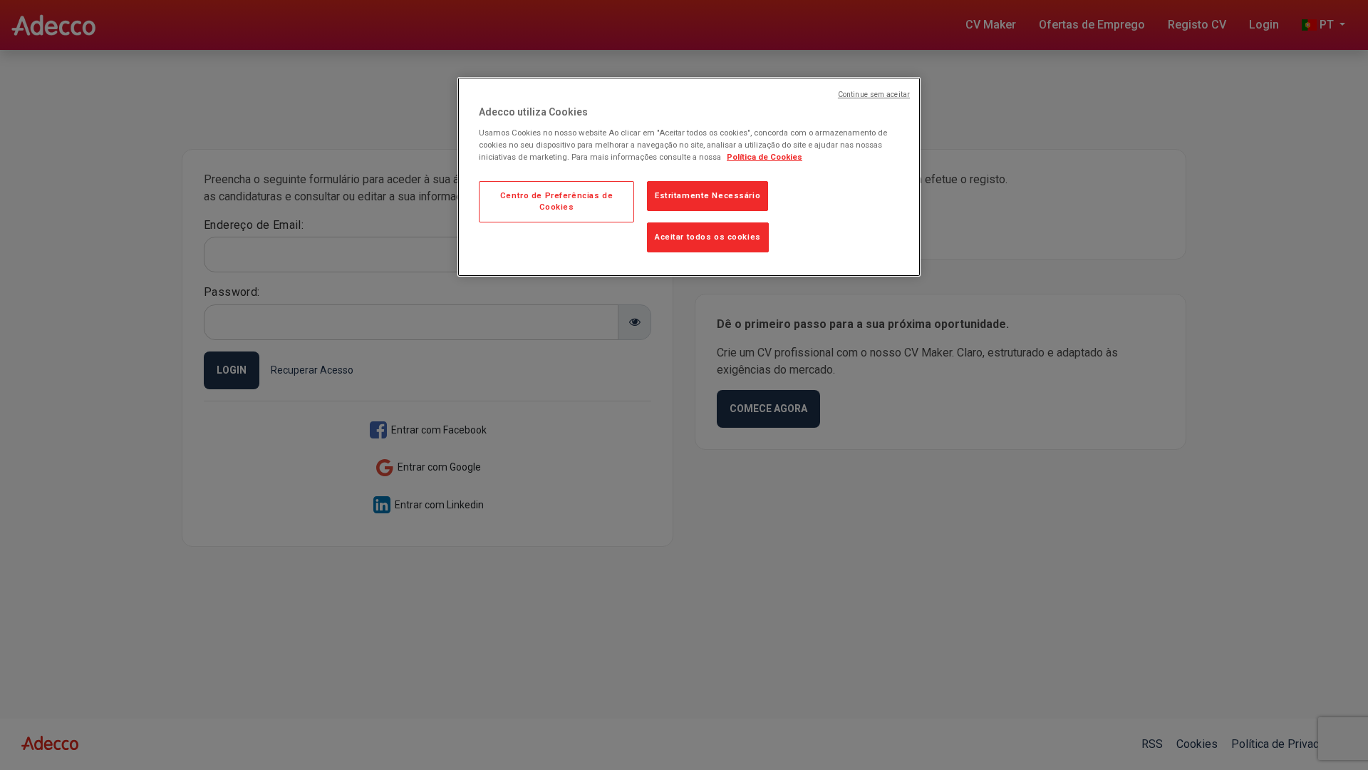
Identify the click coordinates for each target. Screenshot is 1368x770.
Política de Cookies (764, 157)
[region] (689, 177)
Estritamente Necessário (707, 195)
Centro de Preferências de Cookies (556, 201)
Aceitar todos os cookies (708, 237)
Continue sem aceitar (874, 94)
